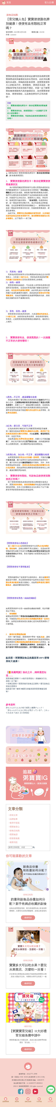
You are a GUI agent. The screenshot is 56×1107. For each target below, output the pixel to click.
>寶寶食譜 (13, 834)
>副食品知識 (14, 830)
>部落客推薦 (14, 838)
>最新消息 (13, 842)
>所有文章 (13, 815)
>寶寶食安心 (14, 827)
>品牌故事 (13, 819)
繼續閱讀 (28, 918)
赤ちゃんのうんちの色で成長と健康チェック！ (25, 708)
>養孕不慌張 (14, 823)
